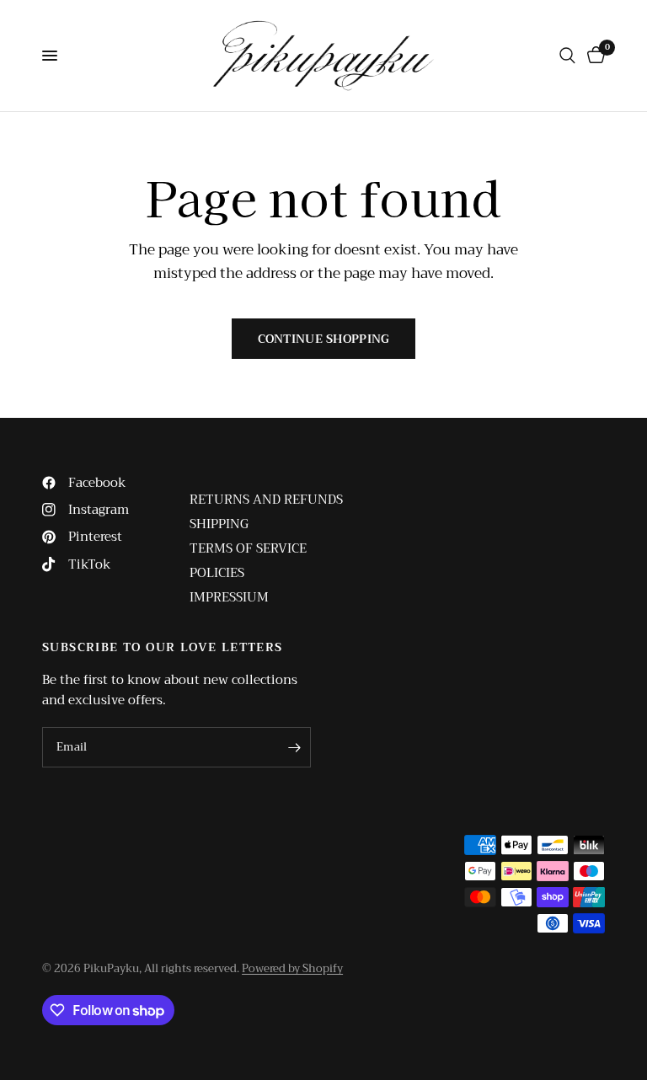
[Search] (567, 55)
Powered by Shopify (292, 968)
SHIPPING (219, 524)
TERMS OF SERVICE (248, 548)
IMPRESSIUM (229, 597)
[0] (593, 55)
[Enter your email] (294, 747)
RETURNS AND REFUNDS (266, 500)
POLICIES (217, 573)
